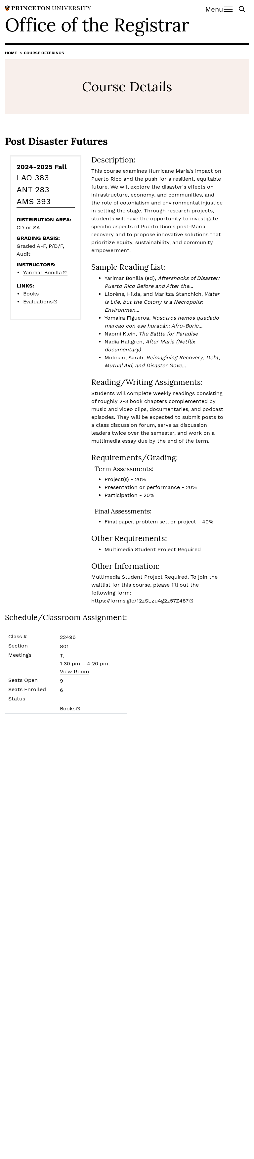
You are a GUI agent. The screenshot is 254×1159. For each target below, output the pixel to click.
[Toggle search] (243, 9)
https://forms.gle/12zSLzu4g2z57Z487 (140, 601)
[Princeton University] (48, 8)
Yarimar (42, 272)
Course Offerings (44, 53)
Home (11, 53)
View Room (74, 671)
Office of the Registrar (97, 24)
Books (31, 293)
